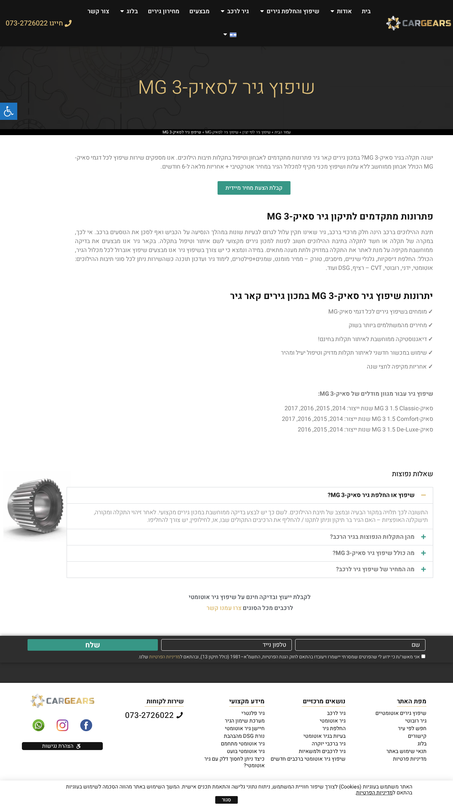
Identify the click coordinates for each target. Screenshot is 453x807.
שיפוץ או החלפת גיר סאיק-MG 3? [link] (371, 495)
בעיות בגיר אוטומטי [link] (324, 736)
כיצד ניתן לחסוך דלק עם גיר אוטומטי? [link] (234, 762)
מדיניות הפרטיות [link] (164, 656)
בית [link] (366, 11)
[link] (8, 111)
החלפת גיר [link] (334, 728)
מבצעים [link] (199, 11)
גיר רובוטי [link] (415, 721)
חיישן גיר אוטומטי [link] (245, 728)
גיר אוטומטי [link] (333, 721)
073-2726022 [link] (150, 715)
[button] (250, 495)
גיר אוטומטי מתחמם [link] (243, 743)
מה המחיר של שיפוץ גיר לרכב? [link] (375, 569)
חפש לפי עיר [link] (412, 728)
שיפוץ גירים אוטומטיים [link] (400, 713)
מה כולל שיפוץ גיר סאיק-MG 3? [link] (374, 553)
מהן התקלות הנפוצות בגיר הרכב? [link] (372, 536)
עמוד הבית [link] (283, 132)
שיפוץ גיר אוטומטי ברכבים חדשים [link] (308, 759)
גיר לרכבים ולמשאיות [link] (322, 751)
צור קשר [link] (98, 11)
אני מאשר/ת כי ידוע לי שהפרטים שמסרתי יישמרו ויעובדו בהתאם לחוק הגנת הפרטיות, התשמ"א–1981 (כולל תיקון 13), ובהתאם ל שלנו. (279, 656)
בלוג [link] (132, 11)
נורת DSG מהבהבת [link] (244, 736)
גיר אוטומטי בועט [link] (246, 751)
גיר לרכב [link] (238, 11)
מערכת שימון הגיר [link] (245, 721)
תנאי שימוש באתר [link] (406, 751)
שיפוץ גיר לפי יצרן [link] (256, 132)
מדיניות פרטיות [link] (409, 759)
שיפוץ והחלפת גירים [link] (293, 11)
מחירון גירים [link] (163, 11)
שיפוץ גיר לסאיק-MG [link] (221, 132)
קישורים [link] (417, 736)
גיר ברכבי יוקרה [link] (329, 743)
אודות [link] (344, 11)
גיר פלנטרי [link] (253, 713)
